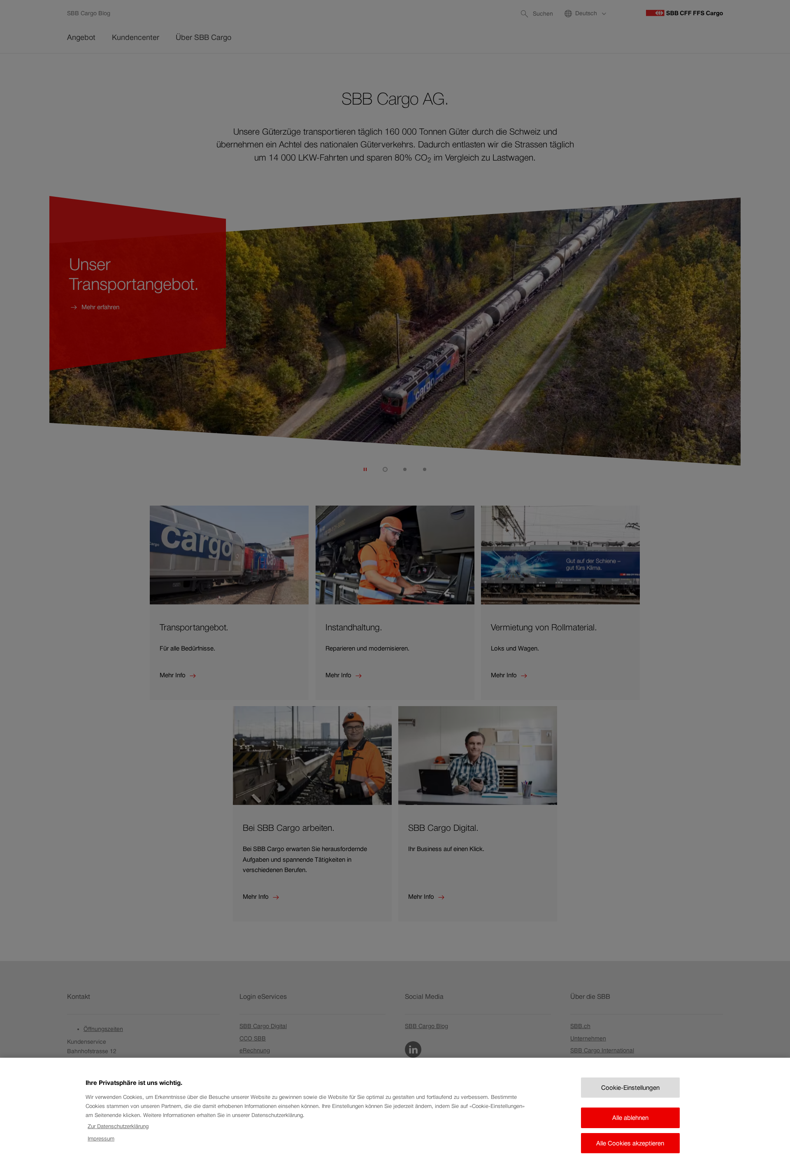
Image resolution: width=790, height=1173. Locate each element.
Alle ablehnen (630, 1117)
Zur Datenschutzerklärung (118, 1126)
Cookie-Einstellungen (630, 1087)
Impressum (101, 1139)
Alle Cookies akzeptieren (630, 1143)
